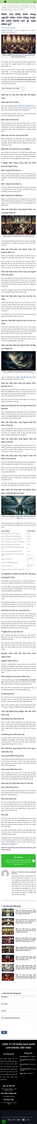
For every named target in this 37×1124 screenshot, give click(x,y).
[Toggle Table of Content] (22, 88)
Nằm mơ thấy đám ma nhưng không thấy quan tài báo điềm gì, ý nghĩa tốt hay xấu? (26, 930)
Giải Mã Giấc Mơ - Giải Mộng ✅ (18, 6)
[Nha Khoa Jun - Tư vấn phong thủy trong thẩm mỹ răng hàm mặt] (5, 1)
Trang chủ (4, 6)
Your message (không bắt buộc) (10, 1018)
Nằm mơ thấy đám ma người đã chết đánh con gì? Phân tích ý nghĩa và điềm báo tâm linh (26, 921)
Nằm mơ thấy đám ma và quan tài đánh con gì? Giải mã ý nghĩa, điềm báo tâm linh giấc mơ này (26, 939)
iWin (34, 1117)
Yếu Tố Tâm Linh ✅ (8, 28)
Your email (4, 1004)
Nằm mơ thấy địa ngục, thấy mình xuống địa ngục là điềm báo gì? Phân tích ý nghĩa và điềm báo (26, 976)
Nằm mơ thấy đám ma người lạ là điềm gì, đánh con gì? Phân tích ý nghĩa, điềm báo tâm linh (26, 949)
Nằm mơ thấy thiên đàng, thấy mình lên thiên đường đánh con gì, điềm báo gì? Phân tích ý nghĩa (26, 967)
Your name (4, 997)
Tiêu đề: (3, 1011)
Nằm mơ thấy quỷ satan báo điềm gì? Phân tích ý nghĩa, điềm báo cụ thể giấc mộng (26, 958)
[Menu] (35, 2)
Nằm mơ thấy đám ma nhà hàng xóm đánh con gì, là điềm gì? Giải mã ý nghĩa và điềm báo (26, 912)
